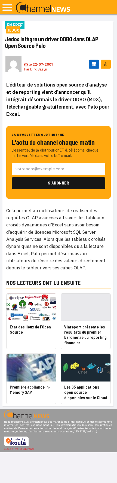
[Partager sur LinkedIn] (94, 64)
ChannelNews (43, 8)
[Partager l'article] (106, 64)
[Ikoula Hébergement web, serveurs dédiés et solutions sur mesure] (16, 445)
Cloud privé (11, 449)
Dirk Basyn (38, 69)
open (7, 7)
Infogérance (27, 449)
